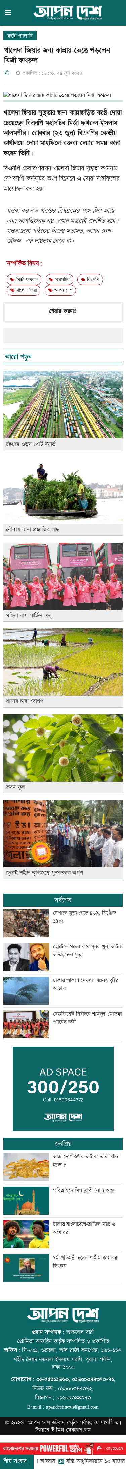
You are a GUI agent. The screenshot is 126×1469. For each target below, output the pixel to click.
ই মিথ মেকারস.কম (71, 1430)
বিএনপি (92, 279)
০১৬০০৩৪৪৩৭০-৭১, (93, 1379)
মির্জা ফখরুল (26, 279)
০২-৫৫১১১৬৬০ (52, 1379)
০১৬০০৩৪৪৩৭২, (76, 1388)
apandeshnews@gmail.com (72, 1407)
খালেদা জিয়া (26, 290)
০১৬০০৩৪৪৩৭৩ (73, 1398)
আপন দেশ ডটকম (46, 1422)
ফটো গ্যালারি (20, 36)
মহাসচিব (62, 279)
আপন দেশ (62, 290)
